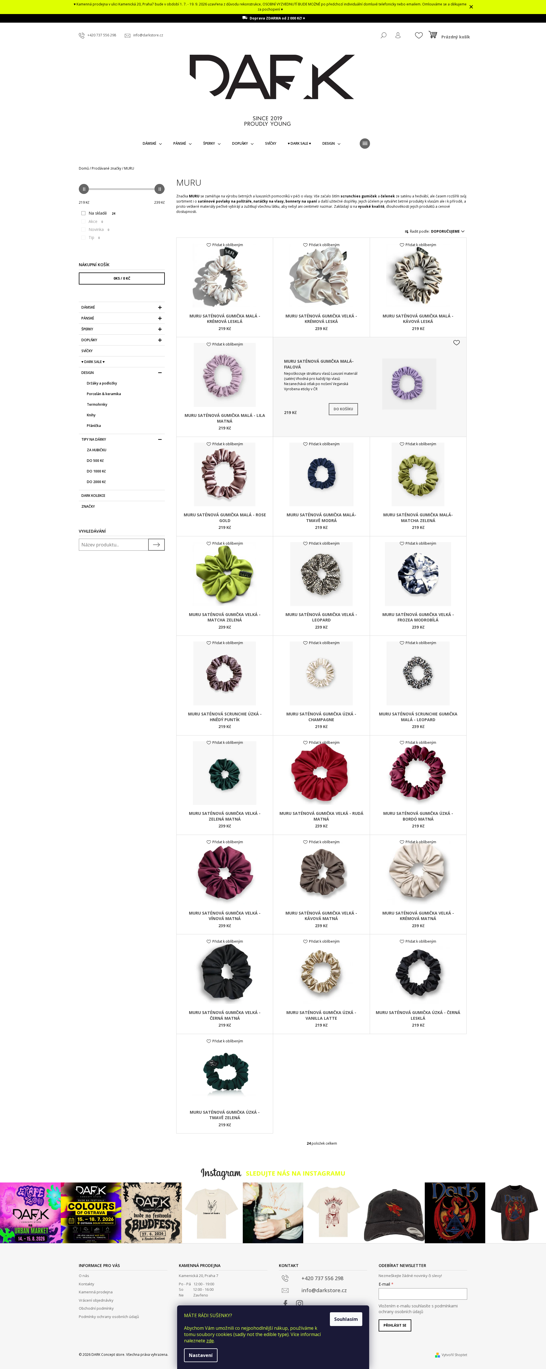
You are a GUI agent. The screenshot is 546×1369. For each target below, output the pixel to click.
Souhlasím (346, 1319)
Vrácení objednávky (96, 1300)
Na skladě (102, 213)
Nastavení (201, 1355)
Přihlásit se (394, 1325)
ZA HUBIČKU (96, 450)
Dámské (88, 307)
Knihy (91, 415)
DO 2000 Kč (96, 481)
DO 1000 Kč (96, 471)
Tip (94, 237)
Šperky (87, 329)
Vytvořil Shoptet (454, 1354)
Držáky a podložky (102, 383)
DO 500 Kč (95, 460)
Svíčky (87, 350)
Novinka (99, 229)
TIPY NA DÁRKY (93, 439)
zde (210, 1340)
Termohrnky (97, 404)
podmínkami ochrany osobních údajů (418, 1308)
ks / (121, 278)
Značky (88, 506)
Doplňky (89, 340)
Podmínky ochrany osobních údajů (109, 1316)
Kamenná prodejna (96, 1292)
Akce (96, 221)
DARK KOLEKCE (93, 495)
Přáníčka (94, 425)
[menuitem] (152, 143)
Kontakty (86, 1283)
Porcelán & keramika (104, 393)
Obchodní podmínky (96, 1308)
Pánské (87, 318)
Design (87, 372)
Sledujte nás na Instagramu (295, 1173)
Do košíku (343, 409)
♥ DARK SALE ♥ (93, 361)
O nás (84, 1275)
